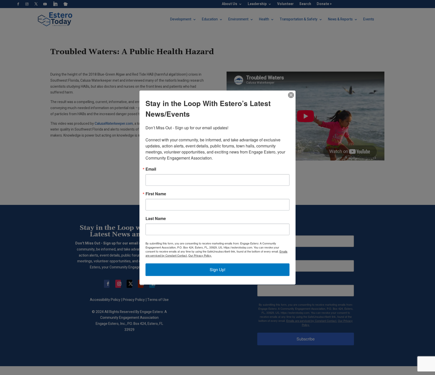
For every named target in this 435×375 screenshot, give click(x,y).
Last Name (156, 218)
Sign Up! (217, 269)
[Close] (291, 95)
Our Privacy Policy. (200, 255)
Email (151, 169)
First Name (156, 194)
